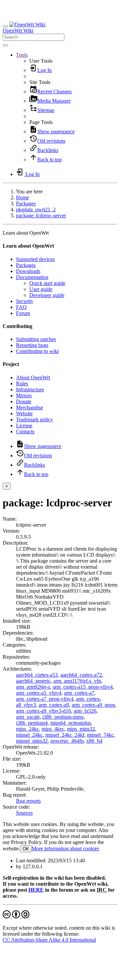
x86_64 (94, 741)
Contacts (25, 431)
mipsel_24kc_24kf (64, 735)
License (24, 425)
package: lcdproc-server (41, 215)
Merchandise (29, 407)
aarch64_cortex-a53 (37, 675)
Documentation (32, 277)
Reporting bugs (32, 345)
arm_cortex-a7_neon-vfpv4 (44, 699)
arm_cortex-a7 (79, 693)
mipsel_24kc (29, 735)
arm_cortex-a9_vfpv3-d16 (43, 711)
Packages (26, 203)
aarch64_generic (33, 681)
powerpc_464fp (67, 741)
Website (24, 413)
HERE (36, 890)
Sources (24, 813)
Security (24, 301)
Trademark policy (34, 419)
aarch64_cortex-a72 (81, 675)
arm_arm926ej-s (33, 687)
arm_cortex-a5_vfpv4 (38, 693)
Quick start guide (47, 283)
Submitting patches (36, 339)
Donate (23, 401)
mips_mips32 (81, 729)
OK (26, 848)
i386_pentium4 (32, 723)
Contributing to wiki (37, 351)
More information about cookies (65, 848)
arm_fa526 (85, 711)
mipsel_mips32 (32, 741)
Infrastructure (30, 389)
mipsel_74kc (100, 735)
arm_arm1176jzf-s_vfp (77, 681)
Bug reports (28, 801)
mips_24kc (27, 729)
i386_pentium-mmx (63, 717)
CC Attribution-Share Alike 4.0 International (49, 940)
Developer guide (46, 295)
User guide (40, 289)
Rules (22, 383)
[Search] (5, 45)
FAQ (21, 307)
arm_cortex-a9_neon (93, 705)
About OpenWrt (33, 377)
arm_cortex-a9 (54, 705)
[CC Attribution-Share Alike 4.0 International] (16, 916)
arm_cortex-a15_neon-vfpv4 (83, 687)
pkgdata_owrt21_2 (36, 209)
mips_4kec (53, 729)
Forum (23, 313)
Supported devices (35, 259)
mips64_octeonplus (70, 723)
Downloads (28, 271)
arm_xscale (28, 717)
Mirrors (24, 395)
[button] (22, 55)
